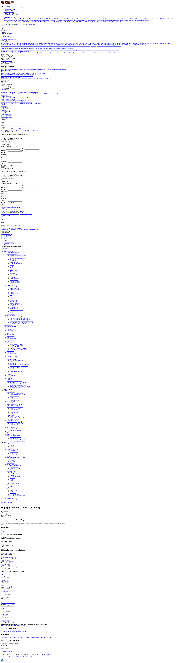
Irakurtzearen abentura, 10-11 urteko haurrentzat (72, 21)
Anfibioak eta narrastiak (27, 93)
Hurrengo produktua (5, 621)
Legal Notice (26, 656)
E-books (6, 17)
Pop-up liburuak (99, 18)
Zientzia (37, 20)
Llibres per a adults (11, 353)
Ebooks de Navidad (61, 69)
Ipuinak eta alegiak (24, 18)
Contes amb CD (10, 329)
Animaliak (112, 18)
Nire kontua (3, 110)
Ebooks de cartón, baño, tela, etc (22, 69)
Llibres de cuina (10, 337)
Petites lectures (10, 340)
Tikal (9, 17)
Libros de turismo (63, 20)
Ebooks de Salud (5, 77)
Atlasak (8, 379)
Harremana (3, 208)
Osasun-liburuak (132, 20)
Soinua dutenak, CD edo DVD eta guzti (19, 364)
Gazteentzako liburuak (9, 12)
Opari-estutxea (78, 50)
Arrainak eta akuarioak (11, 93)
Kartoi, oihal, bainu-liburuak (16, 360)
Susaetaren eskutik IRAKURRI (14, 381)
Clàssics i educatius (11, 330)
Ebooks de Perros (14, 73)
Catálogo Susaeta (20, 214)
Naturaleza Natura (119, 18)
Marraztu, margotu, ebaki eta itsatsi (12, 18)
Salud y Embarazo (11, 427)
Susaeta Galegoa (8, 389)
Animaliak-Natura (123, 20)
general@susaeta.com (46, 654)
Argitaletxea (6, 23)
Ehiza (2, 95)
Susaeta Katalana (8, 325)
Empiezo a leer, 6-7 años (6, 78)
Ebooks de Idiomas (7, 65)
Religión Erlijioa (49, 20)
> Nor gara (3, 631)
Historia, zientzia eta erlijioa (68, 50)
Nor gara (3, 104)
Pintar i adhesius (10, 334)
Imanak (93, 18)
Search (2, 167)
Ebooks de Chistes (52, 69)
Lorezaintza (8, 99)
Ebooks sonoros (44, 69)
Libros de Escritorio (5, 51)
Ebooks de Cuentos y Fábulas (8, 69)
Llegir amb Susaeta (11, 342)
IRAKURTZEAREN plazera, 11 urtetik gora (20, 387)
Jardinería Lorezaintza (97, 20)
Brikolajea (116, 20)
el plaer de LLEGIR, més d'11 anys (18, 349)
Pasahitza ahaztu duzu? (6, 128)
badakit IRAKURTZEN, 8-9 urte (18, 385)
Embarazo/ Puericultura (14, 77)
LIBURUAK (7, 6)
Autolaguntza (17, 97)
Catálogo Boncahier (11, 214)
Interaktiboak (55, 18)
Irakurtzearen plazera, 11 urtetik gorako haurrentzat (96, 21)
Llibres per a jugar (11, 327)
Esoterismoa (75, 20)
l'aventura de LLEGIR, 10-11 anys (18, 348)
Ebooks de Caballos (31, 73)
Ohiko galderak (4, 107)
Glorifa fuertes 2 (7, 14)
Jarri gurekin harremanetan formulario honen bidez (13, 625)
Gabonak (86, 18)
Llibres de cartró (10, 336)
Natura (39, 93)
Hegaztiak (19, 93)
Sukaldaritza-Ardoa (8, 20)
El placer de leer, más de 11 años (44, 78)
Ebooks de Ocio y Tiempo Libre (18, 74)
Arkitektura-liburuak (24, 100)
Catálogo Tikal (28, 214)
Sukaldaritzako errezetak (6, 102)
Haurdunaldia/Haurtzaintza (142, 20)
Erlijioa (10, 100)
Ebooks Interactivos (35, 69)
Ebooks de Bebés (16, 65)
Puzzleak (12, 368)
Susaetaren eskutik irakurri (66, 48)
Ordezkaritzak (4, 106)
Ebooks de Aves (23, 73)
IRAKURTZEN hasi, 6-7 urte (17, 383)
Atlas (2, 65)
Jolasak (9, 96)
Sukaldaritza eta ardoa (87, 50)
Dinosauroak (127, 18)
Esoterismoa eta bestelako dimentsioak (110, 50)
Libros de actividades (170, 18)
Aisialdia (69, 20)
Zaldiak (43, 93)
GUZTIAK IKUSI (5, 215)
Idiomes (8, 333)
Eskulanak (13, 99)
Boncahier (12, 17)
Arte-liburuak (15, 100)
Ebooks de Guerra (28, 76)
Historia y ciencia (5, 100)
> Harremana (24, 631)
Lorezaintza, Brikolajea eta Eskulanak (53, 50)
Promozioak (3, 502)
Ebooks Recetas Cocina (6, 70)
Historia (41, 20)
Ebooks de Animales (5, 73)
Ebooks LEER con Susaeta (13, 435)
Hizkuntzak (133, 18)
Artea (44, 20)
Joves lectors (10, 352)
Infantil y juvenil (11, 392)
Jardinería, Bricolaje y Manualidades (15, 404)
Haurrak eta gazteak (11, 359)
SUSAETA (5, 138)
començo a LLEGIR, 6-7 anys (17, 345)
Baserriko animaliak (53, 93)
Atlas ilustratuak (15, 14)
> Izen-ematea (49, 637)
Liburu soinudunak (62, 18)
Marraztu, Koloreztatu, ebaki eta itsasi (19, 366)
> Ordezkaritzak (10, 631)
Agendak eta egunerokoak (73, 18)
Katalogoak (9, 502)
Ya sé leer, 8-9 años (17, 78)
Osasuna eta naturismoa (35, 50)
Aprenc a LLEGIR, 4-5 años (16, 344)
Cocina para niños (149, 18)
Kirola (57, 20)
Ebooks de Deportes (5, 74)
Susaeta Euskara (7, 355)
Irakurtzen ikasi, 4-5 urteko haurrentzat (13, 21)
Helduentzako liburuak (39, 48)
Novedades (3, 214)
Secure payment (4, 656)
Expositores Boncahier (24, 51)
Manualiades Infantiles (159, 18)
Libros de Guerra (97, 50)
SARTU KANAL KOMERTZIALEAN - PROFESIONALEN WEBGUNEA (20, 130)
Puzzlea (90, 18)
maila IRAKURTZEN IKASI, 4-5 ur (19, 382)
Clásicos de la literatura (6, 61)
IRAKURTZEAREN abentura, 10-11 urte (20, 386)
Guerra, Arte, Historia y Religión (14, 422)
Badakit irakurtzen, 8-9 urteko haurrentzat (50, 21)
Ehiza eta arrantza (13, 50)
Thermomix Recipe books (29, 20)
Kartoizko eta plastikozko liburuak (37, 18)
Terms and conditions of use (16, 656)
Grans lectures (10, 331)
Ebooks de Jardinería (6, 72)
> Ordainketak (14, 637)
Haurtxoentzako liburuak (10, 9)
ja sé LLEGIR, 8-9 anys (15, 347)
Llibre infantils (10, 351)
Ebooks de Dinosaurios (41, 73)
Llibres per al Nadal (11, 338)
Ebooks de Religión (19, 76)
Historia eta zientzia (140, 18)
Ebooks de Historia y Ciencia (8, 76)
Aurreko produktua (5, 620)
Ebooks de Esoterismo (31, 74)
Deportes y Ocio (11, 415)
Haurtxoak (12, 372)
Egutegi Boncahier (14, 51)
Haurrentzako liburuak (18, 48)
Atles (8, 341)
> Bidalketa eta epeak (6, 637)
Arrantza (5, 95)
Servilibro (5, 661)
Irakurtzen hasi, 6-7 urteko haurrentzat (31, 21)
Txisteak (82, 18)
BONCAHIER (19, 138)
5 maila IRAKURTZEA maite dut (116, 21)
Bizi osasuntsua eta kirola (24, 50)
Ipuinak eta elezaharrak (15, 362)
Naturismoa (3, 97)
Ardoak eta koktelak (18, 20)
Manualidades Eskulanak (108, 20)
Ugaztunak (35, 93)
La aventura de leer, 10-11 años (29, 78)
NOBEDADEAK (5, 248)
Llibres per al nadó (11, 326)
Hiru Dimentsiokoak (14, 367)
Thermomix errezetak (27, 102)
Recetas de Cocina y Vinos (13, 401)
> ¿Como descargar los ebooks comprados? (28, 637)
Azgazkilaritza (81, 20)
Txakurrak (3, 93)
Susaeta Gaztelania (8, 251)
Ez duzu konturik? (16, 128)
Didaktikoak (49, 18)
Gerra (54, 20)
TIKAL (12, 138)
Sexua (42, 50)
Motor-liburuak (88, 20)
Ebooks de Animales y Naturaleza (15, 407)
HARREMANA (5, 108)
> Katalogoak (17, 631)
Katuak (46, 93)
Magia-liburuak (106, 18)
